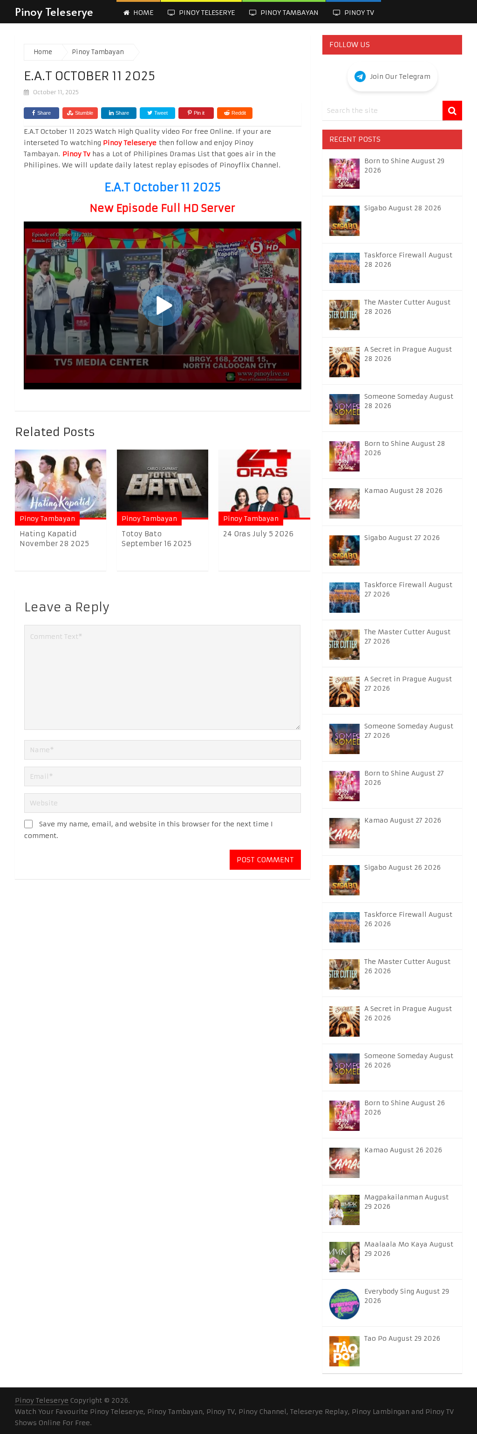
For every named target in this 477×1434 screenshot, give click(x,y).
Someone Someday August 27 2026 (408, 731)
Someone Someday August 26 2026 (408, 1060)
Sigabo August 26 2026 (402, 867)
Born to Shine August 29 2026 (404, 165)
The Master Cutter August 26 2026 (407, 966)
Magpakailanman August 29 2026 (406, 1202)
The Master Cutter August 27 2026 (407, 636)
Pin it (199, 113)
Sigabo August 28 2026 (402, 208)
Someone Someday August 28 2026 (408, 401)
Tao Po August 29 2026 (402, 1338)
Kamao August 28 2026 (403, 490)
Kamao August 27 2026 (402, 820)
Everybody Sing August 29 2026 (406, 1296)
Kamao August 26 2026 (403, 1150)
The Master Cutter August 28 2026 (407, 307)
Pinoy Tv (358, 12)
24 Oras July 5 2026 (258, 533)
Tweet (160, 113)
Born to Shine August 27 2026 (404, 778)
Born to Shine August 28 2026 (404, 448)
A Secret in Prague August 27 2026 (408, 684)
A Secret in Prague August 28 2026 (408, 354)
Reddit (239, 113)
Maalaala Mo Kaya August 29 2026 (408, 1249)
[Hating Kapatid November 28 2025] (60, 484)
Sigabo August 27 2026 (402, 537)
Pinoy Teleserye (54, 11)
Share (44, 113)
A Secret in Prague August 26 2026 (408, 1013)
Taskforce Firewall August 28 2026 (408, 260)
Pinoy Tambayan (289, 12)
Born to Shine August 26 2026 (404, 1107)
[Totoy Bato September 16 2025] (162, 484)
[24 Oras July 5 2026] (264, 484)
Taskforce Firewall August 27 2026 (408, 589)
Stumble (84, 113)
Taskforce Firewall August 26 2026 (408, 919)
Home (142, 12)
